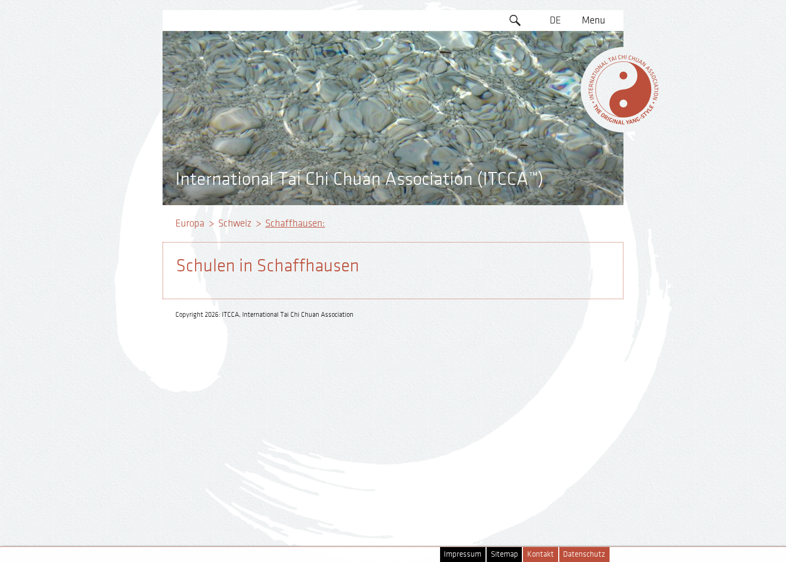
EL (555, 61)
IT (555, 123)
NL (555, 143)
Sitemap (504, 554)
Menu (593, 20)
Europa (189, 223)
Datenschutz (584, 554)
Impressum (462, 554)
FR (555, 81)
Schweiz (234, 223)
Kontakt (540, 554)
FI (555, 102)
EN (555, 41)
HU (555, 164)
